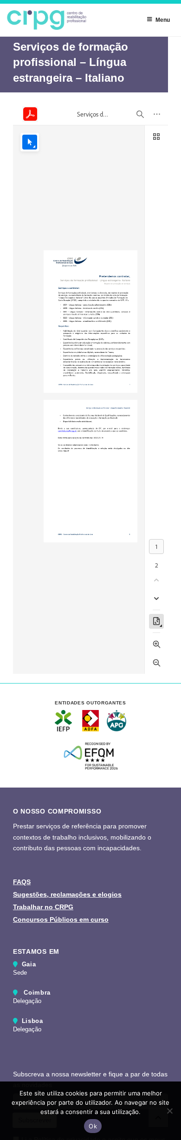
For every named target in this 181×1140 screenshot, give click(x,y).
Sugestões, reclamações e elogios (67, 894)
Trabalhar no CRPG (43, 907)
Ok (93, 1126)
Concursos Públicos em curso (61, 919)
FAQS (22, 882)
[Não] (169, 1110)
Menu (162, 20)
